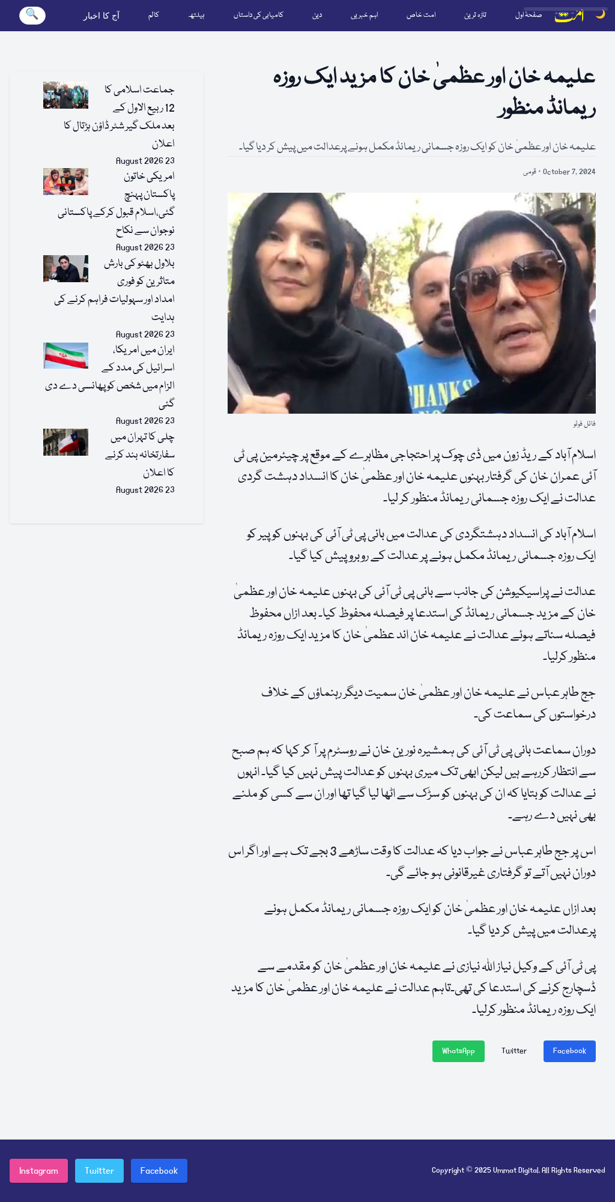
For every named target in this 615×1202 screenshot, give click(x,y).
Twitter (514, 1051)
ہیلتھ (196, 15)
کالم (153, 15)
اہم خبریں (364, 15)
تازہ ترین (475, 15)
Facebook (569, 1051)
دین (317, 15)
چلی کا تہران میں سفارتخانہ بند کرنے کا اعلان (140, 455)
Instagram (38, 1170)
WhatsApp (458, 1051)
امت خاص (421, 15)
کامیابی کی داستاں (258, 15)
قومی (529, 172)
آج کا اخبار (101, 15)
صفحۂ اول (528, 15)
